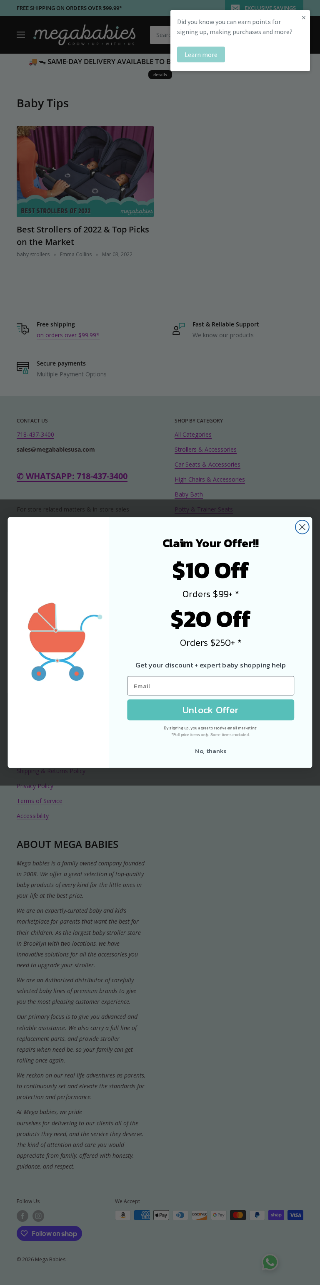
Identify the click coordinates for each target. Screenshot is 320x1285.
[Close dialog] (302, 527)
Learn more (201, 54)
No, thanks (210, 750)
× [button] (304, 17)
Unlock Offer (210, 709)
